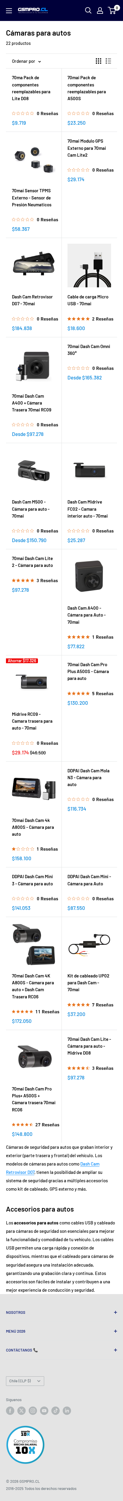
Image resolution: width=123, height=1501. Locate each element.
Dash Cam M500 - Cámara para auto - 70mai (31, 508)
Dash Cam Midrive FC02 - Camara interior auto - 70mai (87, 508)
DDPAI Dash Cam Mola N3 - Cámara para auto (88, 777)
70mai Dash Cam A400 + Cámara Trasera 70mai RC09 (31, 403)
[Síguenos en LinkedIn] (67, 1411)
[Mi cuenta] (100, 10)
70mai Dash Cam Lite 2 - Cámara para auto (32, 562)
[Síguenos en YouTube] (44, 1411)
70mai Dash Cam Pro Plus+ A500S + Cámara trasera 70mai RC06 (34, 1099)
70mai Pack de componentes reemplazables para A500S (86, 88)
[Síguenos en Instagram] (33, 1411)
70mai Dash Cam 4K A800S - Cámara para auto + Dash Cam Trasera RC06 (33, 986)
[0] (112, 10)
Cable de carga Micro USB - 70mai (87, 300)
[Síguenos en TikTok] (55, 1411)
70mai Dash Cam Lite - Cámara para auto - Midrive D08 (89, 1046)
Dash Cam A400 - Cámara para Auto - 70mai (86, 615)
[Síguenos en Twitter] (21, 1411)
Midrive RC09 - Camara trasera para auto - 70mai (32, 721)
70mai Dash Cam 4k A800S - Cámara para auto (33, 827)
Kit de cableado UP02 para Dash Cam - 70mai (88, 982)
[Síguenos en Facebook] (10, 1411)
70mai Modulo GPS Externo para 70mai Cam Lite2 (86, 148)
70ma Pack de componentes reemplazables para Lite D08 (31, 88)
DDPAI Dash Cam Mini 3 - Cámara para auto (32, 880)
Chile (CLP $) (20, 1380)
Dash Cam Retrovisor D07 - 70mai (32, 300)
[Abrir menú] (9, 10)
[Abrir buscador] (88, 10)
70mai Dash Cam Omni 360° (88, 350)
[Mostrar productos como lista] (108, 61)
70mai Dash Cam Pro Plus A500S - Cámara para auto (88, 671)
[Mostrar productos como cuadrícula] (98, 61)
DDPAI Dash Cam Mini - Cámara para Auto (89, 880)
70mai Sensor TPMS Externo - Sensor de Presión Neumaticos (31, 197)
